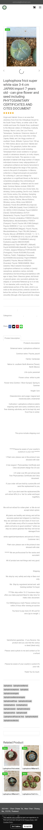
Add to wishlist (10, 310)
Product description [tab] (12, 338)
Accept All (27, 826)
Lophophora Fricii (31, 315)
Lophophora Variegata (11, 318)
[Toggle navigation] (40, 7)
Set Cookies (16, 826)
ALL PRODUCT (18, 315)
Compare (24, 310)
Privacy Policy (29, 820)
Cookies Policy (8, 822)
